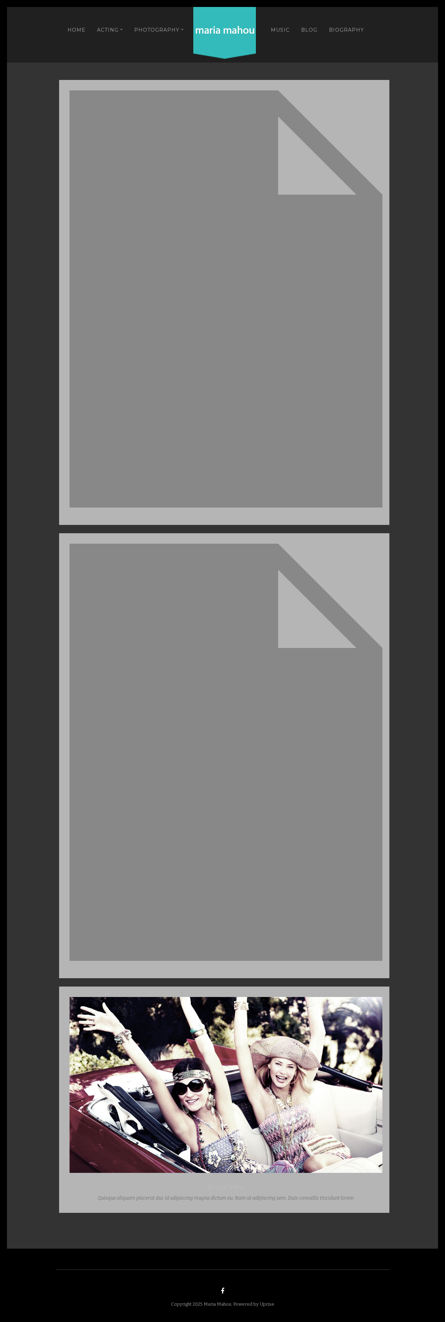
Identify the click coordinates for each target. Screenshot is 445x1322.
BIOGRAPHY (346, 30)
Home (76, 30)
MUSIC (280, 30)
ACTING (108, 30)
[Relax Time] (226, 1085)
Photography (156, 30)
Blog (309, 30)
